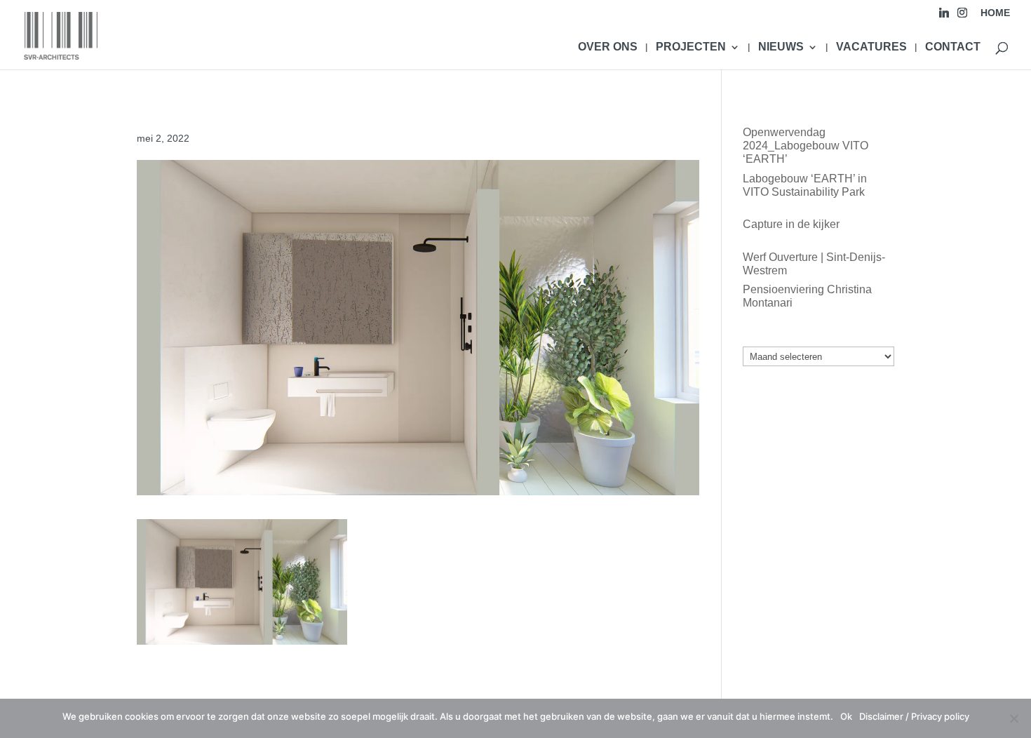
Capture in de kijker (791, 224)
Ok (846, 716)
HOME (995, 13)
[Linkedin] (944, 16)
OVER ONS (608, 47)
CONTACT (953, 47)
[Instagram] (962, 16)
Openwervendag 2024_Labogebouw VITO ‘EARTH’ (805, 145)
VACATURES (871, 47)
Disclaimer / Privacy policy (914, 716)
